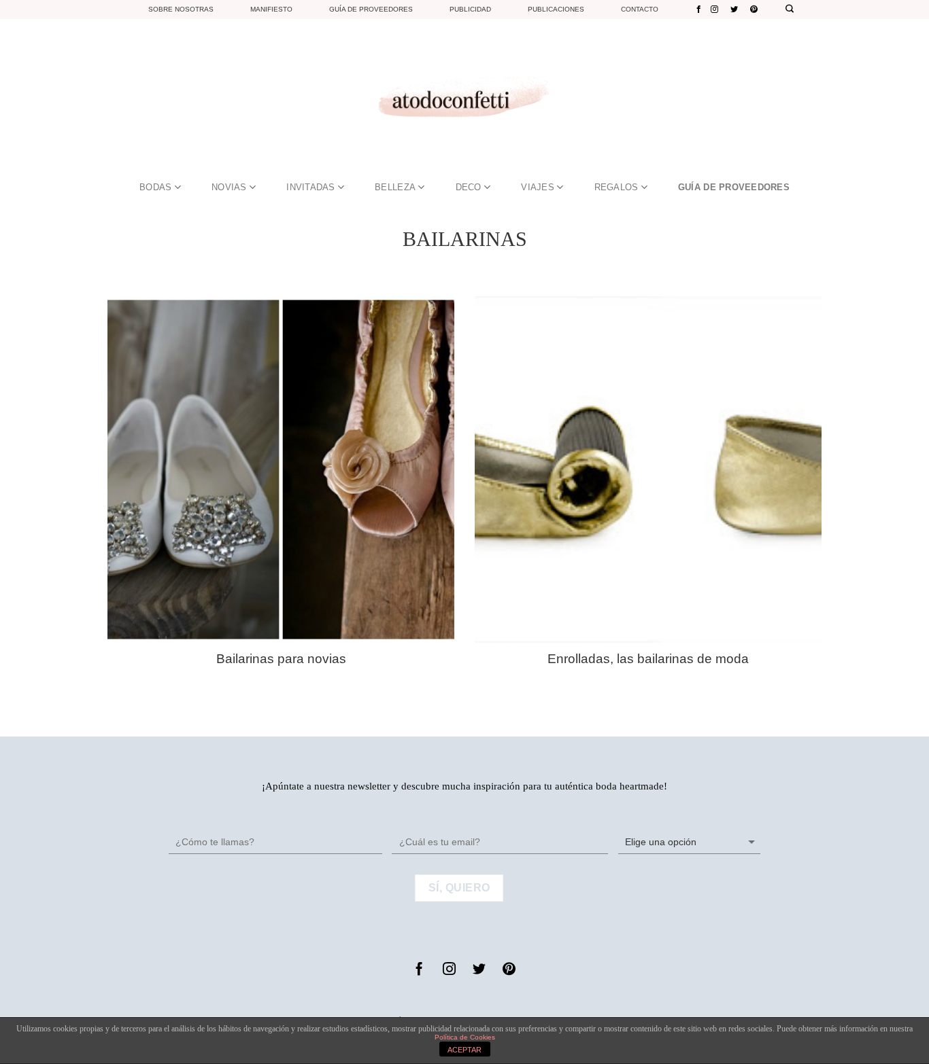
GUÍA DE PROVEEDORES (734, 187)
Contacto (639, 9)
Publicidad (470, 9)
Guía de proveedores (371, 9)
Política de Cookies (465, 1037)
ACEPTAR (464, 1050)
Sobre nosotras (181, 9)
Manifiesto (271, 9)
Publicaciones (556, 9)
